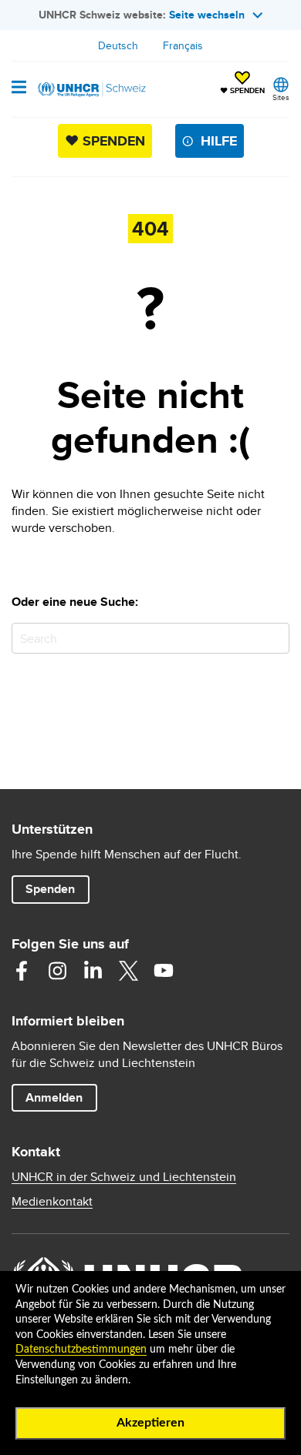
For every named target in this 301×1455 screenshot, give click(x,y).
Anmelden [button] (54, 1097)
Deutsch (118, 45)
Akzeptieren (150, 1423)
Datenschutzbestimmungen (81, 1349)
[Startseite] (90, 89)
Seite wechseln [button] (207, 14)
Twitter (128, 971)
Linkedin (93, 971)
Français (183, 45)
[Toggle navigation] (19, 89)
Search (274, 638)
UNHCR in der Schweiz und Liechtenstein (124, 1177)
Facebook (22, 971)
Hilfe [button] (219, 141)
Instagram (57, 971)
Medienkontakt (52, 1201)
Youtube (164, 971)
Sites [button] (280, 97)
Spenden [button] (57, 888)
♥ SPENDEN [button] (242, 84)
